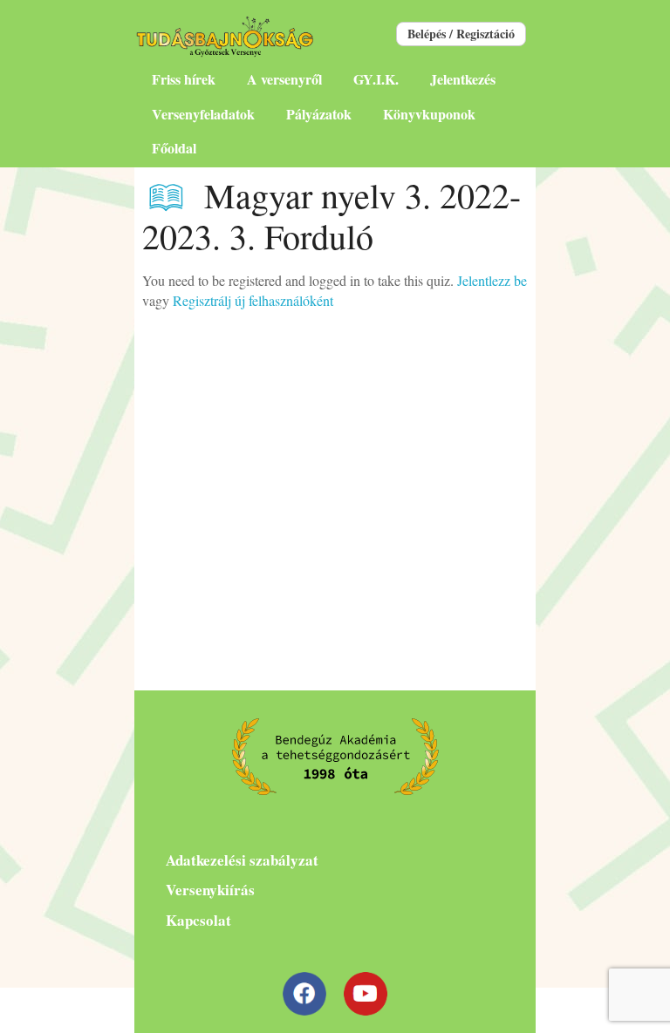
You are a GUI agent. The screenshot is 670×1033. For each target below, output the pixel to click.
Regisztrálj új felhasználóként (253, 300)
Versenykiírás (210, 889)
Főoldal (174, 148)
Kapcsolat (198, 920)
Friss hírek (183, 79)
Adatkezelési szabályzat (242, 860)
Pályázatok (319, 114)
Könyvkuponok (429, 114)
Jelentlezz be (492, 280)
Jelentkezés (463, 79)
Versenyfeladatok (203, 114)
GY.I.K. (376, 79)
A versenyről (284, 79)
